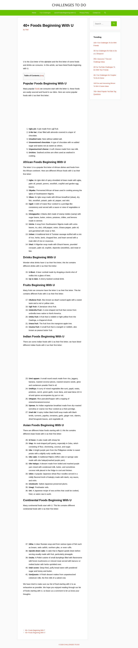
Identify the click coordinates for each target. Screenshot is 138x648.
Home (34, 13)
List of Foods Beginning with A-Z (65, 13)
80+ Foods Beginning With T (35, 630)
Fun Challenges (45, 13)
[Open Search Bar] (105, 13)
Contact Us (96, 13)
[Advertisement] (52, 46)
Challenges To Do (69, 4)
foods (37, 89)
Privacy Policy (84, 13)
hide (41, 76)
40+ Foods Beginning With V (35, 633)
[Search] (114, 23)
